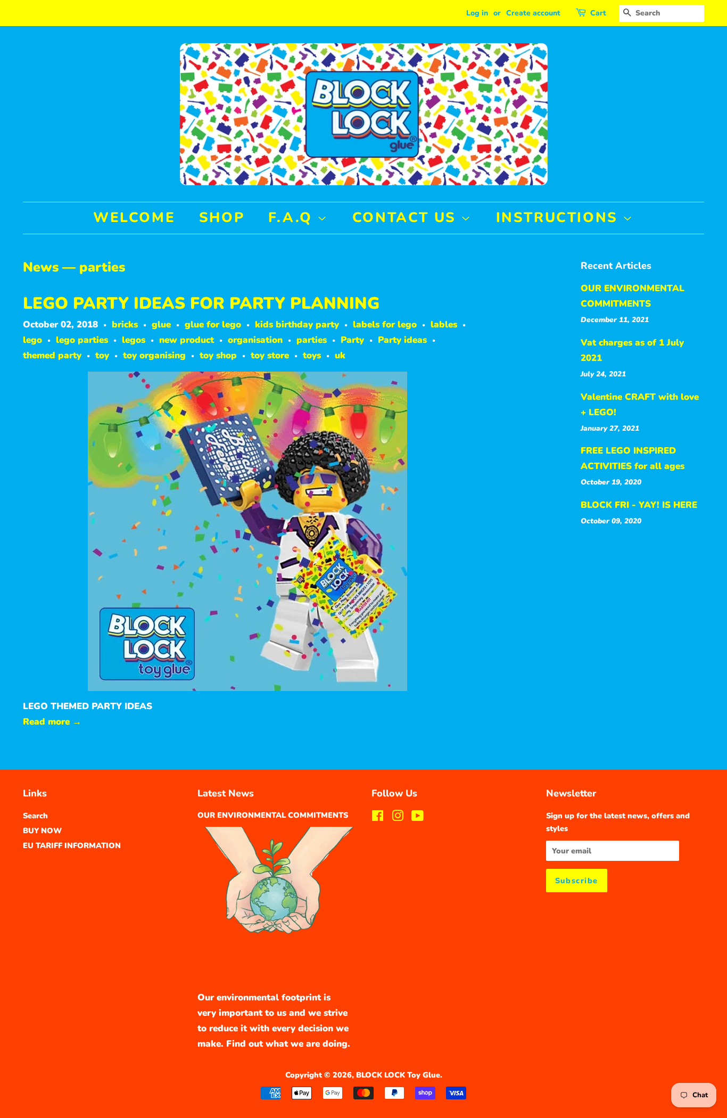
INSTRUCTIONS (559, 217)
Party (352, 340)
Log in (477, 13)
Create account (533, 13)
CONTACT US (406, 217)
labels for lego (385, 324)
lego (32, 340)
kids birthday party (297, 324)
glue (161, 324)
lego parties (82, 340)
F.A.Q (293, 217)
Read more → (52, 722)
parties (311, 340)
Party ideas (402, 340)
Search (35, 815)
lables (444, 324)
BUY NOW (42, 830)
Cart (598, 13)
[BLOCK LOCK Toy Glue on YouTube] (417, 817)
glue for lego (213, 324)
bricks (125, 324)
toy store (270, 355)
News (41, 267)
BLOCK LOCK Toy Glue (398, 1075)
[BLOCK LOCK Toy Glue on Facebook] (377, 817)
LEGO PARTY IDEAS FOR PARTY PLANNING (201, 303)
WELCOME (134, 217)
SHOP (221, 217)
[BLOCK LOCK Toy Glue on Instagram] (397, 817)
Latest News (225, 793)
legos (133, 340)
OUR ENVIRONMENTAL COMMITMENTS (272, 815)
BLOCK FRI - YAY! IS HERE (639, 505)
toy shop (218, 355)
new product (186, 340)
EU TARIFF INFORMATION (72, 845)
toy (102, 355)
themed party (52, 355)
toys (312, 355)
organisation (255, 340)
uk (340, 355)
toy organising (154, 355)
